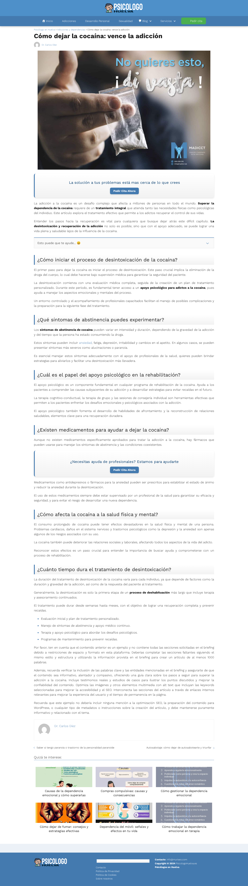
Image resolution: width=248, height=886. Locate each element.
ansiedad (85, 342)
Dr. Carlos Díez (49, 45)
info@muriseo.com (177, 859)
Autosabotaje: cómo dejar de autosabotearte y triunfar (178, 747)
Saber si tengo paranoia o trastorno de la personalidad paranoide (75, 747)
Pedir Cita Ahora (124, 191)
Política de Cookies (106, 875)
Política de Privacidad (107, 871)
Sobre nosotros (104, 878)
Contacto (101, 867)
